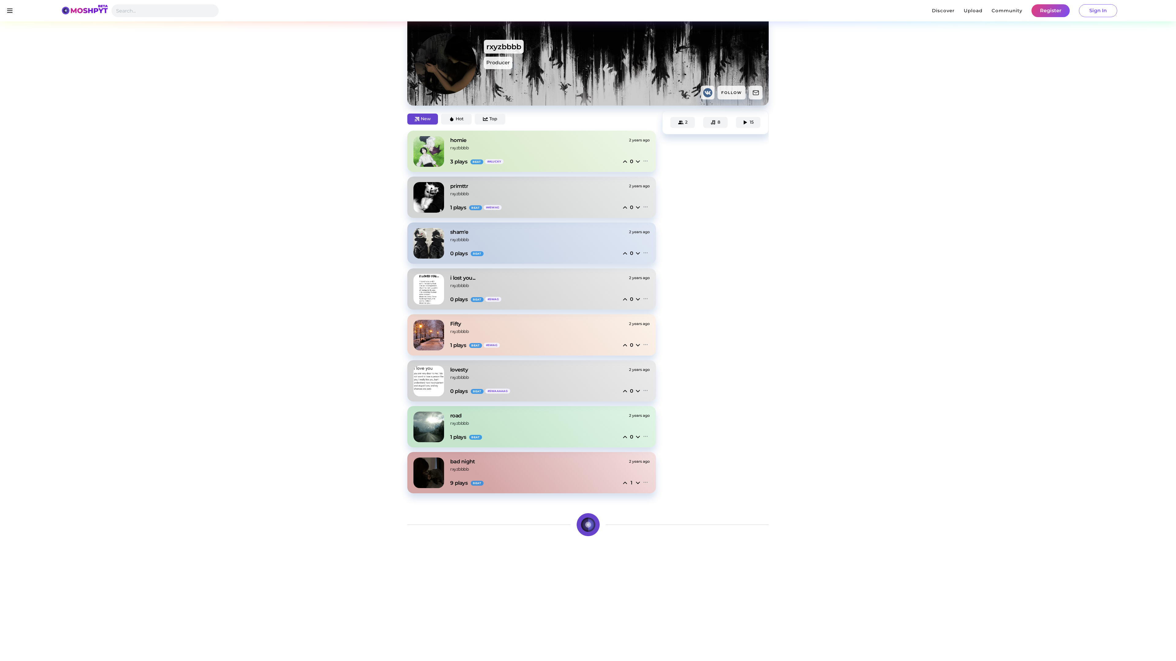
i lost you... (462, 278)
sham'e (459, 232)
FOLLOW (731, 92)
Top (493, 118)
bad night (462, 461)
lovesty (459, 370)
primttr (459, 186)
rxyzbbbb (459, 148)
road (456, 416)
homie (458, 140)
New (426, 118)
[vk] (707, 92)
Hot (460, 118)
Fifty (455, 324)
